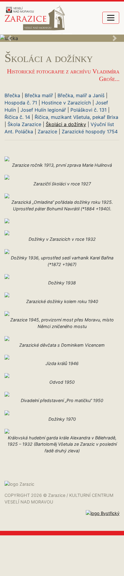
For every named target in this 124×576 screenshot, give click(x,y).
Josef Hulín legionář (43, 110)
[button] (9, 38)
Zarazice (47, 132)
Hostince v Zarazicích (66, 103)
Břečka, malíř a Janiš (80, 95)
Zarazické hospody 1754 (90, 132)
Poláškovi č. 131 (88, 110)
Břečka (12, 95)
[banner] (35, 18)
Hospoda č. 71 (21, 103)
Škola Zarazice (24, 124)
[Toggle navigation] (110, 18)
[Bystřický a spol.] (102, 519)
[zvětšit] (7, 158)
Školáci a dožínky (66, 124)
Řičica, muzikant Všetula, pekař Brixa (76, 117)
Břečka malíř (39, 95)
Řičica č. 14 (17, 117)
